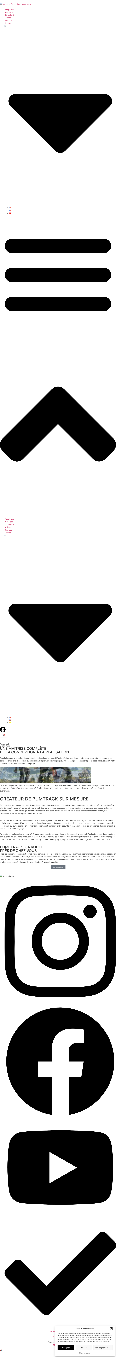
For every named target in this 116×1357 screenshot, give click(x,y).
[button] (111, 1329)
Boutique (8, 20)
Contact (8, 23)
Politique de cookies (84, 1353)
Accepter (66, 1348)
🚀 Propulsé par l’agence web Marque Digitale (20, 1350)
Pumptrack (9, 9)
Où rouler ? (9, 15)
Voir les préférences (103, 1348)
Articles (8, 18)
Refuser (84, 1348)
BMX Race (9, 12)
